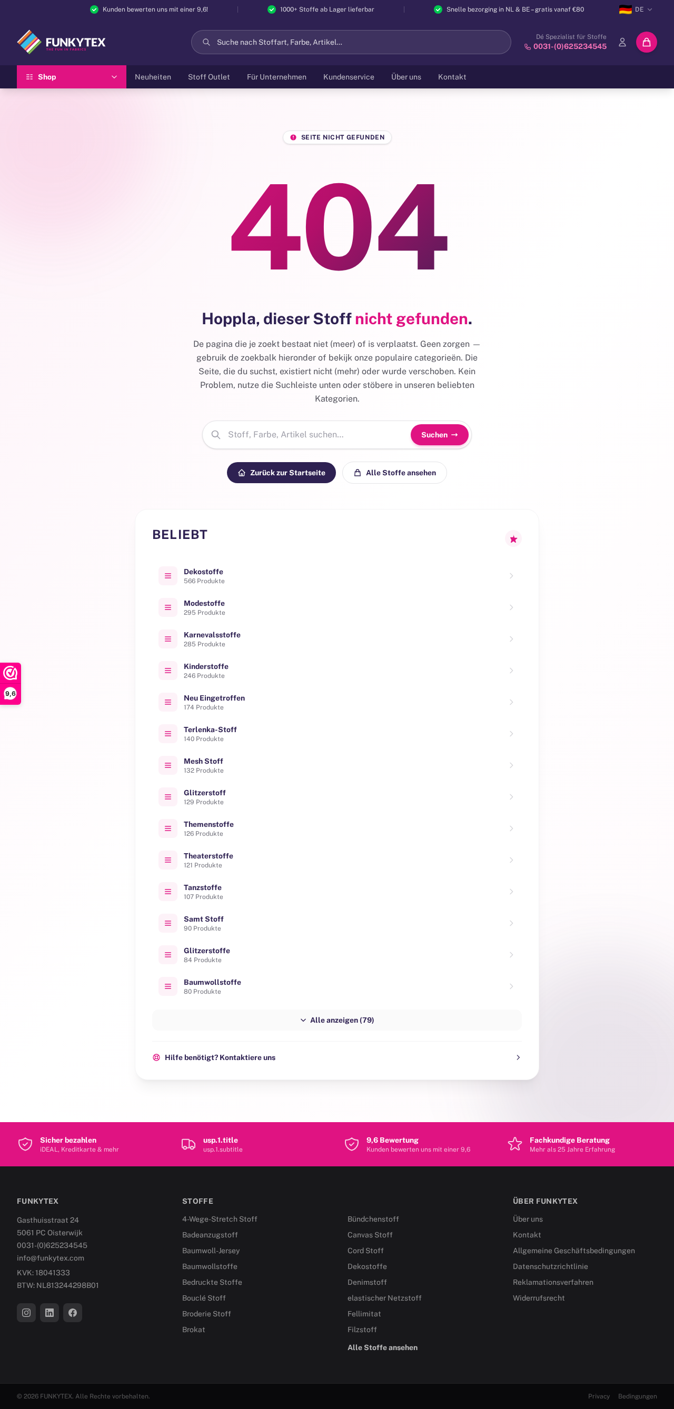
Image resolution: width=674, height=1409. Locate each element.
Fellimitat (364, 1314)
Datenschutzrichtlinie (550, 1266)
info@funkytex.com (50, 1258)
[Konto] (622, 42)
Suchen (434, 435)
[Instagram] (26, 1312)
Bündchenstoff (373, 1219)
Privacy (599, 1396)
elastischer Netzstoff (385, 1298)
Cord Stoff (366, 1250)
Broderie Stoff (206, 1314)
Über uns (406, 77)
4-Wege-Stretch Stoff (219, 1219)
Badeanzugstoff (210, 1235)
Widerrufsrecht (539, 1298)
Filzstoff (362, 1329)
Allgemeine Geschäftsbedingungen (574, 1250)
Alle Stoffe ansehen (401, 472)
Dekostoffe (367, 1266)
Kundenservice (348, 77)
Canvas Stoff (370, 1235)
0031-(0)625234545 (52, 1245)
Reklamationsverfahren (553, 1282)
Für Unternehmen (276, 77)
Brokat (193, 1329)
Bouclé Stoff (204, 1298)
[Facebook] (72, 1312)
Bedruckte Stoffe (212, 1282)
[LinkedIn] (49, 1312)
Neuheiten (153, 77)
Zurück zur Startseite (287, 472)
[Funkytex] (61, 42)
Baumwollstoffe (209, 1266)
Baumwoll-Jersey (211, 1250)
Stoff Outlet (209, 77)
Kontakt (452, 77)
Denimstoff (367, 1282)
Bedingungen (637, 1396)
